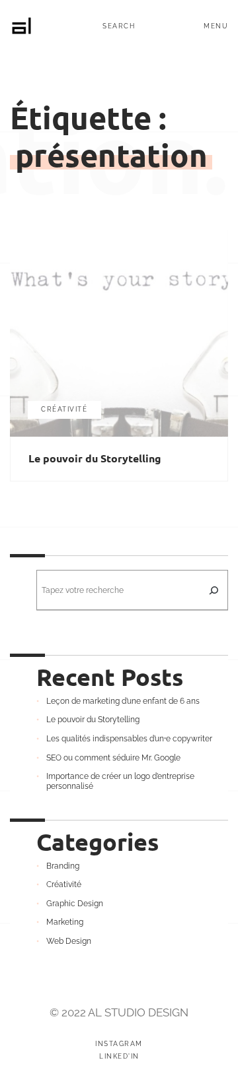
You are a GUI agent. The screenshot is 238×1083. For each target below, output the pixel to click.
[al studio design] (21, 25)
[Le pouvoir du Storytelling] (119, 333)
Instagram (119, 1044)
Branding (62, 866)
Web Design (68, 941)
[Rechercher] (213, 590)
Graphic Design (74, 903)
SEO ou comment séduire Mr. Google (113, 757)
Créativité (64, 409)
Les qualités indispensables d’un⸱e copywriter (129, 738)
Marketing (64, 922)
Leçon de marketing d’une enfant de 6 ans (123, 701)
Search (118, 26)
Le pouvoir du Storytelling (94, 458)
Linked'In (119, 1056)
